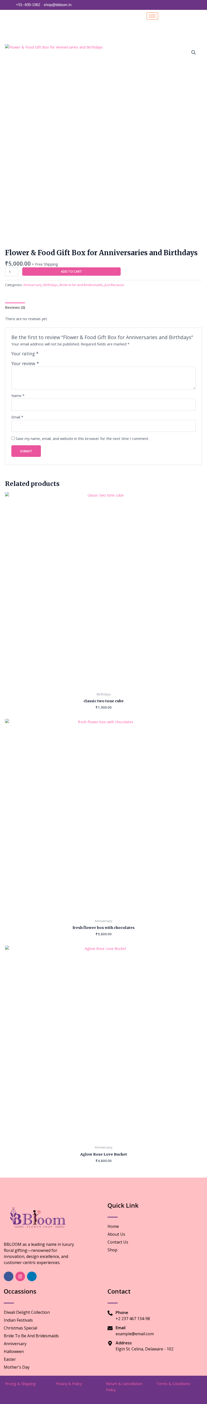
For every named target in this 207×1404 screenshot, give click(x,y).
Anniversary (32, 285)
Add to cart (71, 271)
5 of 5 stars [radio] (65, 355)
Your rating (25, 354)
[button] (193, 52)
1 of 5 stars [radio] (43, 355)
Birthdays (50, 285)
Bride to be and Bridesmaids (81, 285)
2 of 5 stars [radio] (48, 355)
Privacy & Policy (69, 1383)
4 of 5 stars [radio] (59, 355)
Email (17, 416)
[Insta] (20, 1276)
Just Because (114, 285)
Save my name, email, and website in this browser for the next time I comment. (82, 438)
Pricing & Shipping (20, 1383)
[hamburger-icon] (152, 16)
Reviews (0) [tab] (15, 307)
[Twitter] (32, 1276)
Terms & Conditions (173, 1383)
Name (17, 395)
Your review (25, 363)
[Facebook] (8, 1276)
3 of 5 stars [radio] (54, 355)
